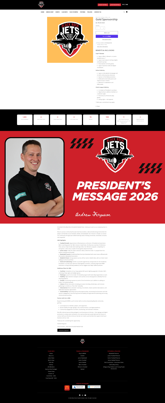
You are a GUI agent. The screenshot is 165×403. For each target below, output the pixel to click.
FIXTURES (82, 12)
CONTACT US (97, 12)
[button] (124, 12)
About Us (51, 355)
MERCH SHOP (49, 12)
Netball (82, 369)
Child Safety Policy (114, 364)
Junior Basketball (82, 358)
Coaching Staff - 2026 (51, 378)
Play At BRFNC (82, 353)
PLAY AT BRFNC (74, 12)
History (51, 364)
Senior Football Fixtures (114, 358)
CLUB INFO (65, 12)
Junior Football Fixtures (114, 355)
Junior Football (82, 360)
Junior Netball (82, 362)
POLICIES (89, 12)
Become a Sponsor (64, 330)
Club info (51, 362)
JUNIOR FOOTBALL (103, 4)
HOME (42, 12)
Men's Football (82, 364)
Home (51, 353)
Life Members (51, 367)
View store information (102, 46)
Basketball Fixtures (114, 353)
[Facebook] (123, 4)
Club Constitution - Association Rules (113, 362)
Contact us (51, 373)
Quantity (97, 25)
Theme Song (51, 371)
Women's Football (82, 367)
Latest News (51, 358)
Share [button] (98, 106)
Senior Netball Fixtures (114, 360)
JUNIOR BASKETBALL (115, 4)
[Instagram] (125, 4)
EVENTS (58, 12)
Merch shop (51, 360)
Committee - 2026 (51, 376)
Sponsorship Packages (51, 369)
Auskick (82, 355)
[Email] (127, 4)
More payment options (106, 39)
